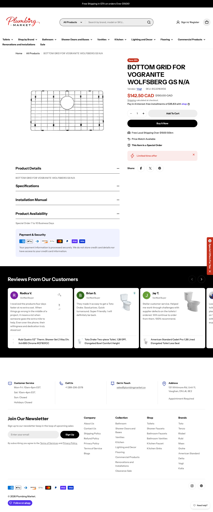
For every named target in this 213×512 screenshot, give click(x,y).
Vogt (139, 88)
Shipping (131, 100)
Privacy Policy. (70, 443)
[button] (210, 256)
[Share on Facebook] (141, 168)
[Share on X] (150, 168)
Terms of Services (49, 443)
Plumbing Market (25, 496)
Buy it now (162, 123)
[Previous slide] (192, 279)
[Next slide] (201, 279)
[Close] (194, 155)
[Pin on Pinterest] (159, 168)
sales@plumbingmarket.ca (131, 387)
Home (19, 53)
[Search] (149, 22)
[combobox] (106, 22)
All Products (33, 53)
